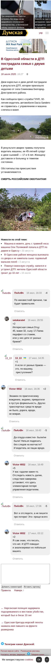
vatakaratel (19, 320)
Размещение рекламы (30, 651)
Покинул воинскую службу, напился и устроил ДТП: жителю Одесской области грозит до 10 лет (24, 269)
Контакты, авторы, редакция (13, 654)
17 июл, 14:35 (36, 358)
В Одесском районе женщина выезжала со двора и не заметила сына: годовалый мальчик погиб (24, 258)
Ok (39, 659)
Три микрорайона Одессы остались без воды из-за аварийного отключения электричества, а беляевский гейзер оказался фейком (14, 22)
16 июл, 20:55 (35, 320)
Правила (6, 590)
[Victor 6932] (3, 389)
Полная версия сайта (10, 651)
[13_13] (8, 358)
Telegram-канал (37, 654)
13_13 (18, 358)
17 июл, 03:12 (35, 533)
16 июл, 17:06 (33, 506)
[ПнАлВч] (6, 293)
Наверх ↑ (19, 590)
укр (40, 33)
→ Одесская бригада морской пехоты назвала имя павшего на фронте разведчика (22, 626)
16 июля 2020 (8, 74)
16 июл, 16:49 (35, 464)
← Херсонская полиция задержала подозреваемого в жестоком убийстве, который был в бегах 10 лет (22, 612)
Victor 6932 (15, 389)
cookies (29, 659)
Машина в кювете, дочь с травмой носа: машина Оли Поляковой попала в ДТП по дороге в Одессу (25, 247)
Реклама (25, 54)
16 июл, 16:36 (32, 389)
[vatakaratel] (7, 320)
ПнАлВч (19, 293)
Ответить (19, 311)
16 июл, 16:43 (33, 430)
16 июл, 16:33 (34, 293)
